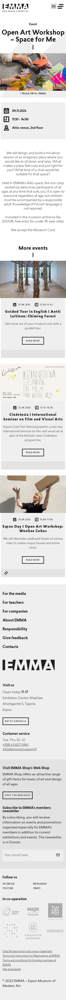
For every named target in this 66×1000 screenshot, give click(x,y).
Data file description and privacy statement (27, 951)
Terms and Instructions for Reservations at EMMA (31, 956)
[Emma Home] (15, 6)
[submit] (57, 855)
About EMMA (15, 620)
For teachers (13, 603)
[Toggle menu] (60, 6)
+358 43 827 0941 (16, 745)
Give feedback (15, 638)
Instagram (40, 884)
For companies (15, 612)
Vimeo (36, 888)
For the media (14, 594)
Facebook (8, 884)
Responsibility (15, 629)
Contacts (10, 647)
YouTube (8, 888)
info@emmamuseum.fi (19, 749)
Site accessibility (12, 969)
